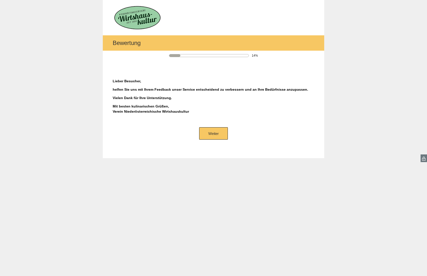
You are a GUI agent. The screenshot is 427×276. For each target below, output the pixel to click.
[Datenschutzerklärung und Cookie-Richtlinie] (424, 158)
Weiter (213, 133)
